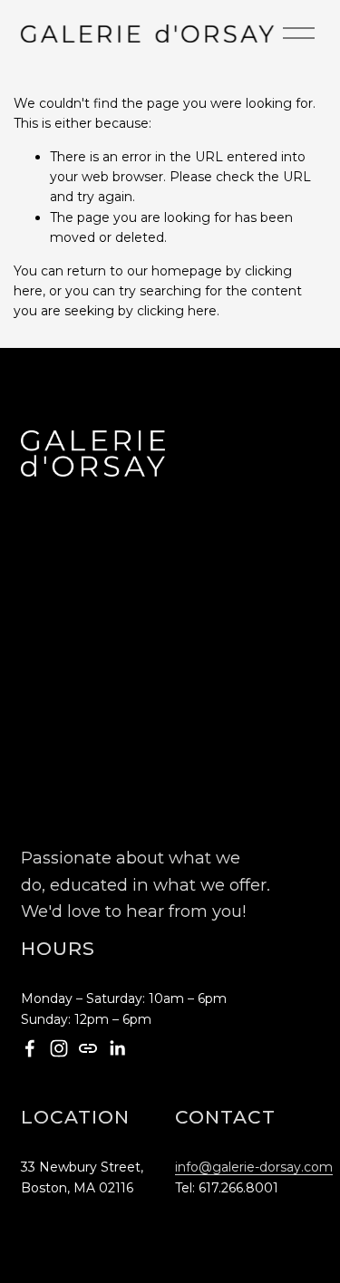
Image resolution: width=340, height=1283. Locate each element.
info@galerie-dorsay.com (254, 1167)
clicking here (177, 311)
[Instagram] (59, 1048)
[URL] (88, 1048)
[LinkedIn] (117, 1048)
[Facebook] (30, 1048)
